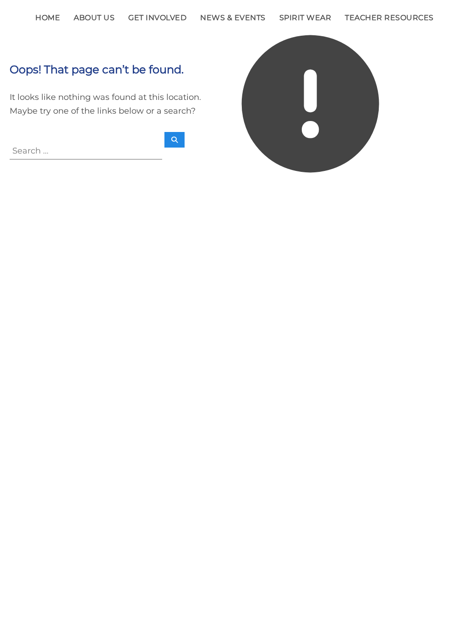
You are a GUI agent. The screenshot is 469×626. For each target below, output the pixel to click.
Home (47, 17)
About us (94, 17)
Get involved (157, 17)
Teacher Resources (389, 17)
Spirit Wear (305, 17)
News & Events (233, 17)
